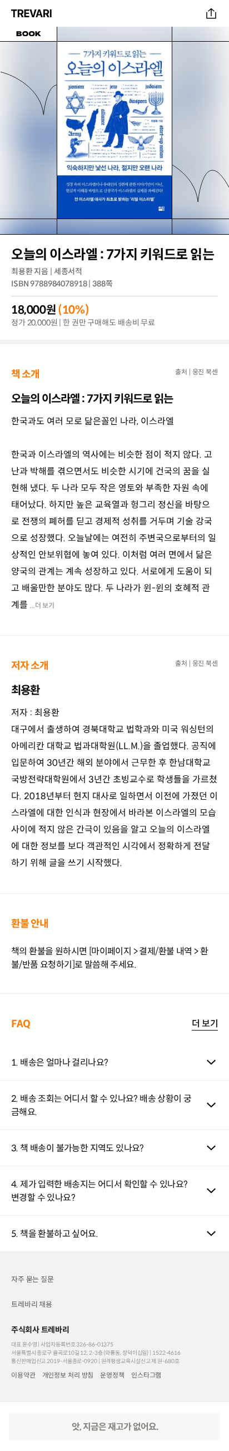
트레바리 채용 (31, 1304)
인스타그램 (146, 1374)
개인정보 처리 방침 (68, 1374)
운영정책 (112, 1374)
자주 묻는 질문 (32, 1279)
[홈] (32, 13)
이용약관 (23, 1374)
